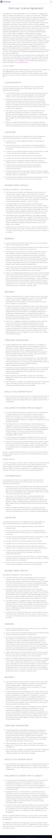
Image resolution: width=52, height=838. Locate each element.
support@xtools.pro (22, 62)
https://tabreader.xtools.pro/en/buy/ (16, 365)
